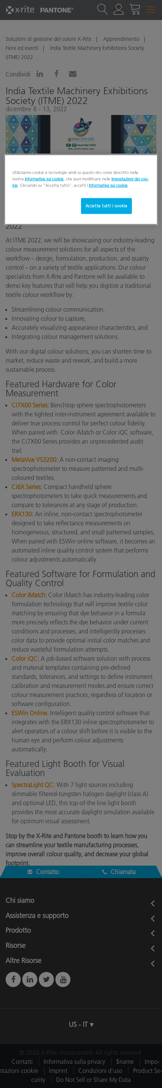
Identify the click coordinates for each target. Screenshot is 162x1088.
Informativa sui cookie (44, 178)
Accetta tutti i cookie (107, 205)
